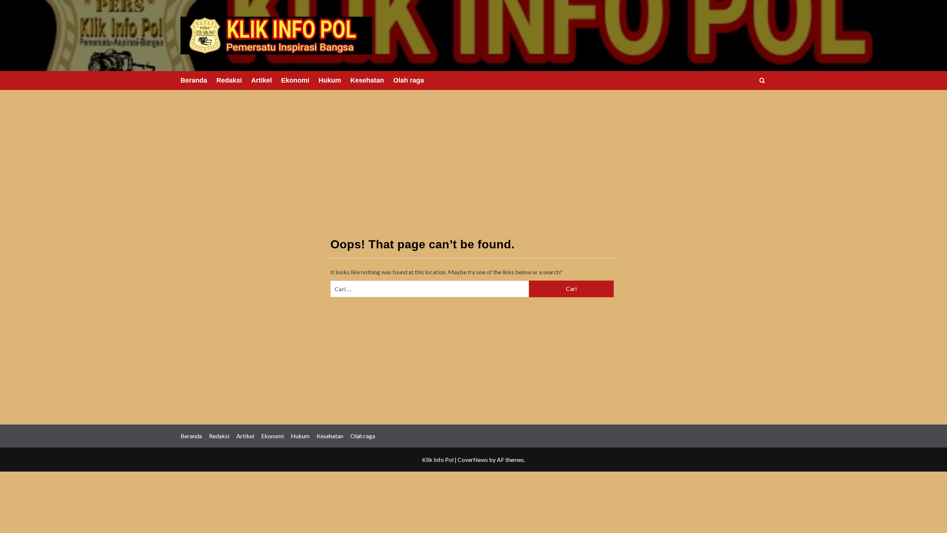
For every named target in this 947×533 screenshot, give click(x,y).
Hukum (330, 80)
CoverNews (473, 459)
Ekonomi (295, 80)
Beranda (194, 80)
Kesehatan (367, 80)
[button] (762, 80)
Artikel (261, 80)
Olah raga (408, 80)
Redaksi (229, 80)
